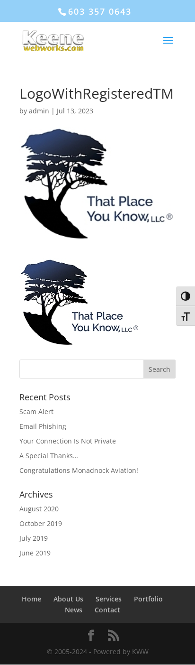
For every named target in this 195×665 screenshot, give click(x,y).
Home (31, 598)
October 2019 (40, 523)
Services (109, 598)
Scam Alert (36, 411)
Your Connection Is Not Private (67, 440)
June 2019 (35, 552)
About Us (68, 598)
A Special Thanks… (48, 455)
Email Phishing (42, 426)
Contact (107, 609)
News (73, 609)
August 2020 (39, 508)
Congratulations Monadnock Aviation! (78, 470)
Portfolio (148, 598)
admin (39, 110)
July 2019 (33, 538)
